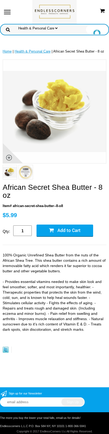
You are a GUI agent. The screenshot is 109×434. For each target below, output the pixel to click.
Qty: (6, 231)
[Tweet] (6, 352)
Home (7, 51)
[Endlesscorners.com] (54, 12)
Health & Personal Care (33, 51)
